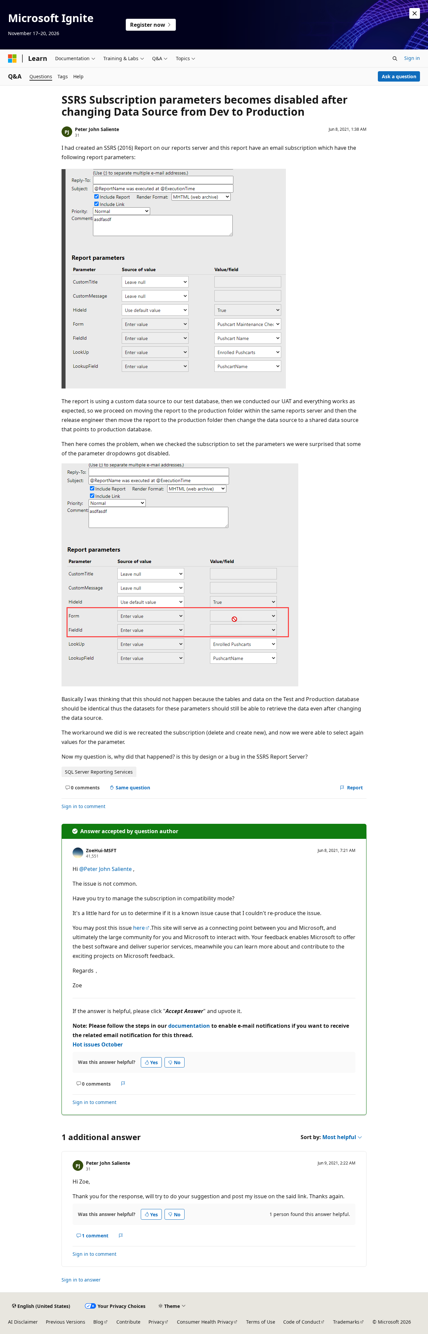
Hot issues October (98, 1044)
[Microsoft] (12, 58)
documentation (189, 1025)
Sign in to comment (83, 806)
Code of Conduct (301, 1322)
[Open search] (395, 58)
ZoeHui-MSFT (101, 850)
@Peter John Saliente (106, 869)
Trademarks (346, 1322)
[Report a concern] (123, 1083)
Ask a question (399, 76)
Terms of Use (260, 1322)
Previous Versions (65, 1322)
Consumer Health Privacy (205, 1322)
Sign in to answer (81, 1279)
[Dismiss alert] (414, 13)
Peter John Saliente (97, 129)
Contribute (128, 1322)
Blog (98, 1322)
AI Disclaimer (23, 1322)
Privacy (156, 1322)
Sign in (412, 58)
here (139, 927)
